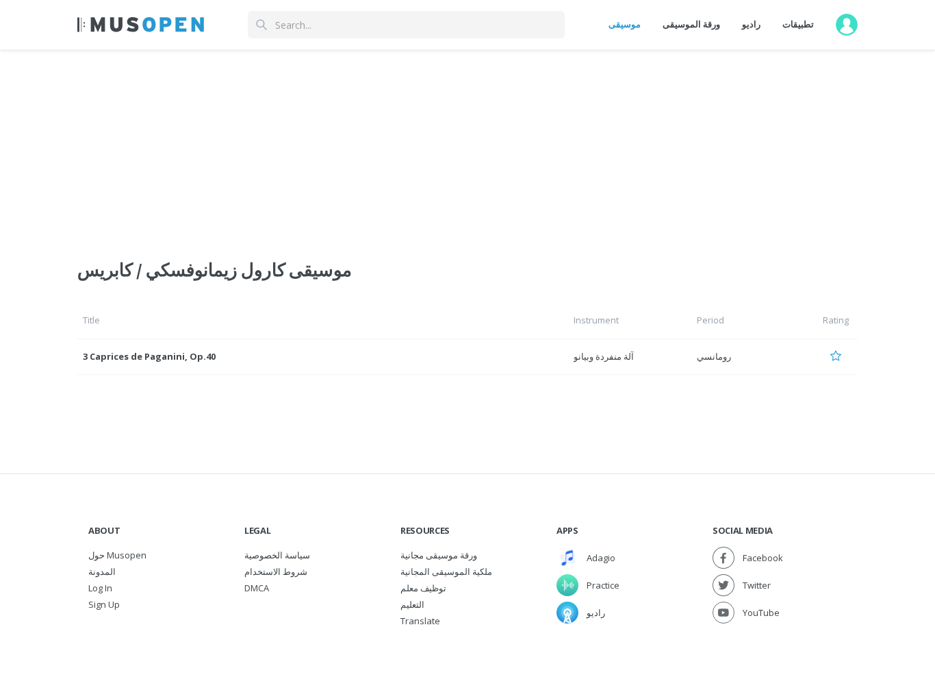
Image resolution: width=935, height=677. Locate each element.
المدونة (102, 571)
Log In (100, 588)
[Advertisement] (467, 146)
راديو (751, 24)
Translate (420, 621)
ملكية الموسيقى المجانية (446, 571)
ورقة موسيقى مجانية (438, 555)
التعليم (412, 604)
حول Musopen (117, 555)
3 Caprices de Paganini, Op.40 (149, 356)
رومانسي (714, 356)
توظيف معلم (423, 588)
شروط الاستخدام (275, 571)
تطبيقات (798, 24)
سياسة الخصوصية (277, 555)
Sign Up (104, 604)
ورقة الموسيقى (691, 24)
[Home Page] (140, 24)
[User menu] (847, 25)
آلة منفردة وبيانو (604, 356)
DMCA (256, 588)
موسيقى (625, 24)
